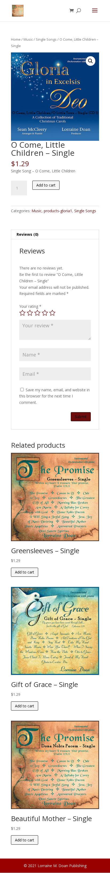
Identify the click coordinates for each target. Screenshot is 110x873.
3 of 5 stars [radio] (37, 313)
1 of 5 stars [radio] (22, 313)
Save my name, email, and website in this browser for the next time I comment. (54, 396)
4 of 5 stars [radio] (45, 313)
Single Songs (46, 39)
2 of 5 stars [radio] (30, 313)
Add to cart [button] (24, 572)
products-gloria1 (58, 210)
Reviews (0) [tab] (27, 234)
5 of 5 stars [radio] (52, 313)
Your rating (30, 306)
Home (16, 39)
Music (28, 39)
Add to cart (46, 185)
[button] (90, 61)
